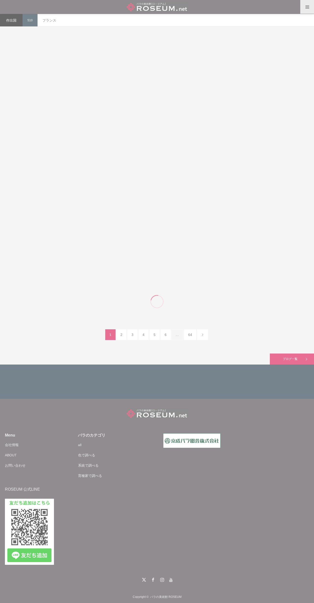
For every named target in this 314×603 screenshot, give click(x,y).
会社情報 (12, 445)
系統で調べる (88, 465)
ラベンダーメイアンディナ (259, 50)
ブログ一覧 (290, 359)
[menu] (307, 7)
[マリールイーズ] (53, 86)
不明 (177, 81)
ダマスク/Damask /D (60, 75)
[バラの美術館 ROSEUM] (157, 7)
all (79, 445)
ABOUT (11, 455)
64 (190, 335)
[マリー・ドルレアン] (53, 192)
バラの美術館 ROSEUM (166, 597)
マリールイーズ (54, 39)
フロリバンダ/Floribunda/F (54, 269)
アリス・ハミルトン (156, 147)
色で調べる (86, 455)
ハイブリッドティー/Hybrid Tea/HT (259, 183)
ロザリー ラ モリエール (54, 233)
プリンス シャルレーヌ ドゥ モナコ (259, 147)
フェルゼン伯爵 (157, 233)
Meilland (283, 86)
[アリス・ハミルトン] (156, 194)
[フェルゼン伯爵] (156, 279)
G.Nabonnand (69, 182)
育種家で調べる (90, 476)
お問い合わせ (15, 465)
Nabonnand (176, 183)
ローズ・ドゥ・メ (156, 45)
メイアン (289, 183)
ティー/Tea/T (50, 182)
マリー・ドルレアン (54, 147)
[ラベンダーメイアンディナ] (259, 96)
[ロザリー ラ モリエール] (53, 279)
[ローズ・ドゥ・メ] (156, 91)
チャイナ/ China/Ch (155, 183)
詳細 (54, 119)
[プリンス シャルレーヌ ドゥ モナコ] (259, 194)
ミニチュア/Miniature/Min (259, 86)
